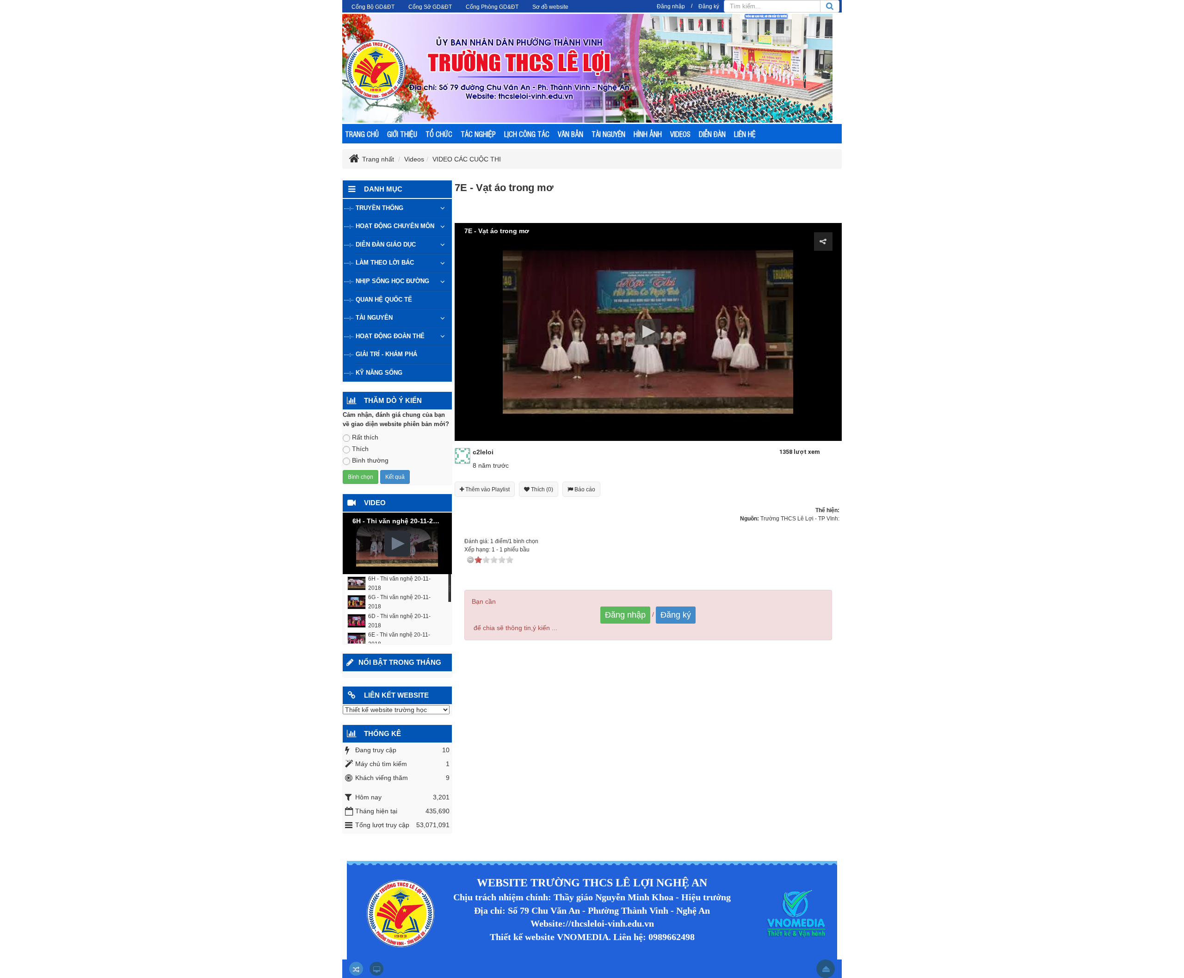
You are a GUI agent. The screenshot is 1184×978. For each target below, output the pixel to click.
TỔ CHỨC (439, 134)
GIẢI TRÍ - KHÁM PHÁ (386, 354)
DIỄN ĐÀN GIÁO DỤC (386, 244)
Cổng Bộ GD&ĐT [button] (373, 7)
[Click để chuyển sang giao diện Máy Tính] (376, 969)
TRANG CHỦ (362, 134)
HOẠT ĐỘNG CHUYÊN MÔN (395, 226)
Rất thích (365, 437)
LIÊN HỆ (745, 134)
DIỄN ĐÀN (712, 134)
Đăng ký (708, 6)
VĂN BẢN (570, 134)
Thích (360, 448)
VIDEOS (680, 134)
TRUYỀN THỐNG (379, 207)
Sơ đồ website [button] (550, 7)
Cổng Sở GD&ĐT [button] (430, 7)
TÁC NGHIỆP (478, 134)
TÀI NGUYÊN (608, 134)
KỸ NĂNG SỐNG (379, 372)
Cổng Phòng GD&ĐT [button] (492, 7)
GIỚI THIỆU (402, 134)
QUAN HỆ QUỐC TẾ (384, 299)
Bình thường (370, 460)
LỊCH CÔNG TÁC (526, 134)
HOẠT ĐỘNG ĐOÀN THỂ (390, 336)
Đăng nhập (671, 6)
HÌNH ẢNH (648, 134)
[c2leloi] (463, 455)
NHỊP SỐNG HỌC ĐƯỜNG (392, 281)
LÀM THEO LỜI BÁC (385, 262)
